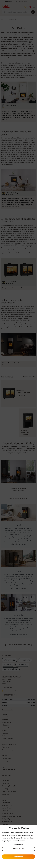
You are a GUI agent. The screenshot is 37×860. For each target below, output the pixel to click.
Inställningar (18, 849)
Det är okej (18, 856)
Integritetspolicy (18, 844)
